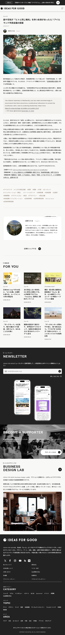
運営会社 (34, 564)
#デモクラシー (32, 195)
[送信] (59, 371)
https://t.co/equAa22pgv (12, 108)
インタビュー (18, 593)
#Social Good (50, 198)
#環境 (34, 189)
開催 (8, 81)
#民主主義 (42, 195)
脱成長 (5, 609)
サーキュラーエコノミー (37, 607)
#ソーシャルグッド (29, 192)
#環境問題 (6, 195)
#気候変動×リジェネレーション (13, 198)
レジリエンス (37, 153)
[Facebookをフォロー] (10, 560)
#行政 (39, 189)
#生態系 (55, 192)
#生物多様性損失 (39, 198)
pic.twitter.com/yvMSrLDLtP (30, 108)
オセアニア (48, 621)
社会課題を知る (36, 572)
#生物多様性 (28, 198)
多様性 (59, 607)
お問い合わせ (6, 572)
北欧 (22, 621)
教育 (22, 607)
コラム (11, 593)
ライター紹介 (35, 568)
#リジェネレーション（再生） (12, 192)
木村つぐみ (11, 31)
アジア (5, 621)
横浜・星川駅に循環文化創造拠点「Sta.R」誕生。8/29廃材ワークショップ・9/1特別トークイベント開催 (53, 294)
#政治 (25, 195)
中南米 (35, 621)
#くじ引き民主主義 (19, 189)
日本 (10, 621)
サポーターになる (50, 452)
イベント (46, 593)
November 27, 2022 (27, 111)
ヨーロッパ (16, 621)
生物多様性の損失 (52, 81)
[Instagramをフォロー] (15, 561)
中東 (26, 621)
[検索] (62, 8)
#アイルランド (7, 189)
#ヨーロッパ (47, 189)
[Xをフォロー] (5, 561)
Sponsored (39, 593)
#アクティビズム (16, 195)
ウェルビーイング (51, 607)
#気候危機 (40, 192)
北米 (30, 621)
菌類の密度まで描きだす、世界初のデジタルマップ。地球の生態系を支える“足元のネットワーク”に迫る (32, 329)
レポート (26, 593)
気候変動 (27, 607)
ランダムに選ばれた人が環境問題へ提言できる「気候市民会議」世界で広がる (35, 172)
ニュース (5, 16)
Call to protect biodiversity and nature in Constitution (30, 170)
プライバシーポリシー (9, 579)
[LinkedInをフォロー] (29, 561)
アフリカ (41, 621)
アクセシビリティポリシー (39, 579)
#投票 (29, 189)
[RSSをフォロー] (25, 560)
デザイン (11, 607)
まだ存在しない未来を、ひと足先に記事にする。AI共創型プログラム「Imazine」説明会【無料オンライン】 (32, 294)
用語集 (5, 575)
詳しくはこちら (54, 376)
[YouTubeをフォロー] (20, 560)
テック (17, 607)
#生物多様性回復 (8, 201)
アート (5, 607)
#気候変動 (48, 192)
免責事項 (34, 575)
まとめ (32, 593)
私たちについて (7, 564)
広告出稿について (8, 568)
